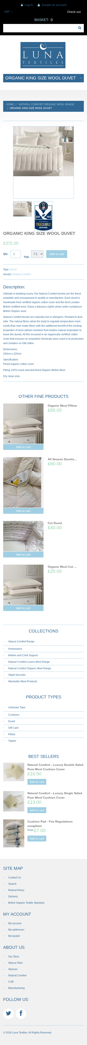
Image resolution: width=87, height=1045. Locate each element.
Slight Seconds (17, 674)
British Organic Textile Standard (26, 902)
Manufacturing (16, 988)
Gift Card (13, 727)
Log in (29, 5)
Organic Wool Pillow (62, 405)
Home (10, 104)
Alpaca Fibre (15, 962)
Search (12, 883)
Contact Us (14, 877)
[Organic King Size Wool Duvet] (43, 151)
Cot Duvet (55, 523)
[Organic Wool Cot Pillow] (23, 585)
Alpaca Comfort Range (21, 641)
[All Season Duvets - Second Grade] (23, 482)
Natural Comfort (22, 274)
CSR (11, 981)
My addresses (16, 929)
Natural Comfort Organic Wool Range (46, 104)
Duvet (13, 269)
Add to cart (56, 254)
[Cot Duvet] (23, 536)
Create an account (54, 5)
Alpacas (13, 969)
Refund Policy (16, 890)
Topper (12, 740)
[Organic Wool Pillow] (23, 424)
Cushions (13, 714)
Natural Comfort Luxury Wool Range (29, 661)
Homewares (15, 648)
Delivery (13, 896)
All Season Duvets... (62, 459)
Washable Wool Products (22, 681)
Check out (74, 11)
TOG (26, 257)
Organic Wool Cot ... (62, 566)
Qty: (5, 253)
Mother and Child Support (23, 655)
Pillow (11, 734)
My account (14, 923)
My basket (14, 936)
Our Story (13, 956)
